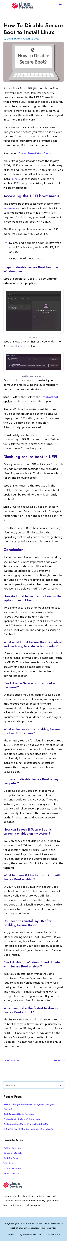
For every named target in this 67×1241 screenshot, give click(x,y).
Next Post (58, 1060)
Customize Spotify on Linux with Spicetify (25, 1124)
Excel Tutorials (11, 1173)
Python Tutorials (12, 1148)
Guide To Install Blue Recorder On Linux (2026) (28, 1129)
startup (22, 346)
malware (9, 208)
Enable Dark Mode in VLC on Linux (21, 1119)
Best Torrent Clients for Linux (18, 1114)
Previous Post (10, 1060)
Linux (15, 179)
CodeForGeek (10, 1158)
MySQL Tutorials (12, 1168)
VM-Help (8, 1163)
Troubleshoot (49, 397)
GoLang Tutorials (12, 1152)
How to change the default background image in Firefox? (29, 1106)
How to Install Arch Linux (34, 153)
